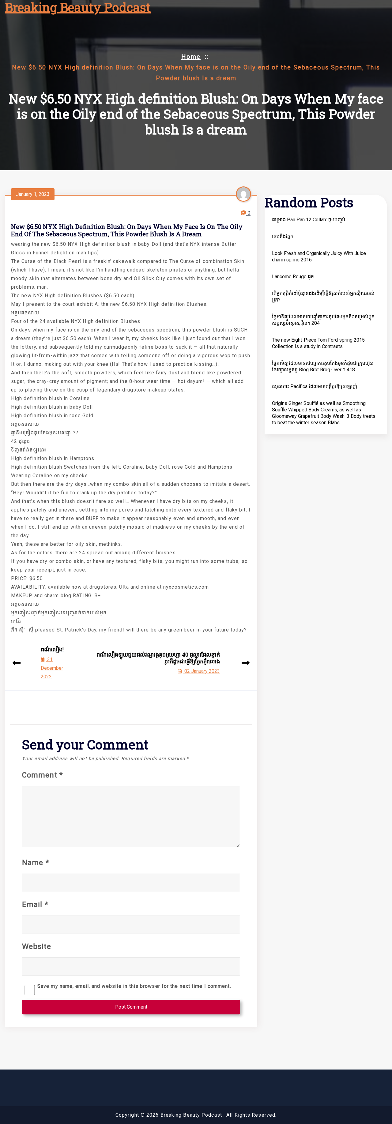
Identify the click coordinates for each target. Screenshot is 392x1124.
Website (36, 946)
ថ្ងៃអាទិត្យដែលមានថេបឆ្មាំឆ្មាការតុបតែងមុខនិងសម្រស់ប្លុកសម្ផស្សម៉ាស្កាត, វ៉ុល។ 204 (323, 320)
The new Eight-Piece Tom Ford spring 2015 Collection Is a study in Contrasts (318, 343)
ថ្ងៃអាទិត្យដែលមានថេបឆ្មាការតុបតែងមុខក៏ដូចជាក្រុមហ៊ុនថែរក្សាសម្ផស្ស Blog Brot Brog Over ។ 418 (322, 366)
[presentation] (16, 663)
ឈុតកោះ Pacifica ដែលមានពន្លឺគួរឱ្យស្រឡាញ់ (314, 386)
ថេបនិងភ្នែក (282, 236)
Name (35, 862)
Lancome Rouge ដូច (293, 276)
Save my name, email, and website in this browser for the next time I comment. (134, 986)
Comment (42, 775)
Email (35, 904)
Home (191, 56)
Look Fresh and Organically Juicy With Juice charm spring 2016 (319, 256)
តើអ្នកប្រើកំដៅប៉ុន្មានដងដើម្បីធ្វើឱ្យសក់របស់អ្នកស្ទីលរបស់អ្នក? (323, 296)
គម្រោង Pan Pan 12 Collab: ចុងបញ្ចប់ (308, 220)
